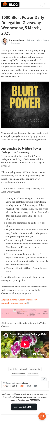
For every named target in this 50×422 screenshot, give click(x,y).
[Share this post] (44, 379)
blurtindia (13, 369)
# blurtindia (34, 40)
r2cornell (23, 369)
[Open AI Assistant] (42, 416)
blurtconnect (33, 373)
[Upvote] (4, 386)
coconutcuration (18, 373)
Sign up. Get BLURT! (24, 406)
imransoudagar (16, 40)
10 (30, 386)
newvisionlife (35, 369)
